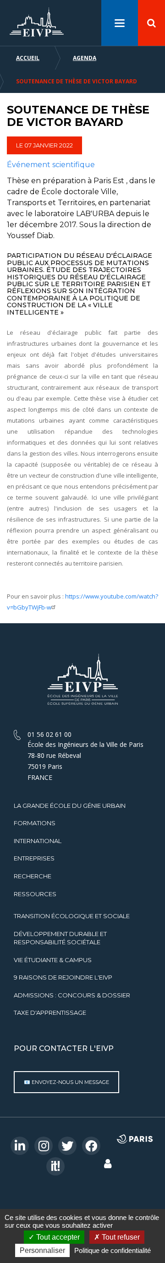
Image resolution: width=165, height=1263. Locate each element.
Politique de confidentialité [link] (112, 1250)
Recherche (32, 876)
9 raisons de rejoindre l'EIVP (63, 977)
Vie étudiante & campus (53, 960)
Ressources (35, 894)
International (37, 840)
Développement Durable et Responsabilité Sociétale (60, 938)
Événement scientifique (51, 164)
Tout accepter (57, 1237)
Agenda (84, 58)
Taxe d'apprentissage (50, 1012)
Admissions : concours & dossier (72, 995)
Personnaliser (42, 1250)
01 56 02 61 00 (50, 734)
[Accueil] (36, 22)
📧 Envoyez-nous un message (66, 1082)
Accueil (27, 58)
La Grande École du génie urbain (70, 805)
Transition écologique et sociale (72, 916)
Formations (34, 823)
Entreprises (34, 858)
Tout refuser (120, 1237)
